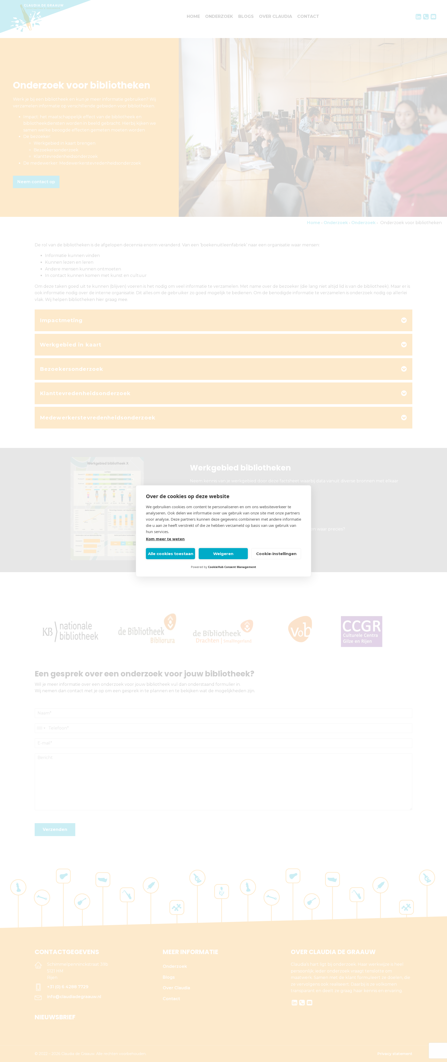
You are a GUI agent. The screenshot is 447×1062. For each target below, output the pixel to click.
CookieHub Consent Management (232, 567)
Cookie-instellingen (276, 553)
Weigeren (223, 553)
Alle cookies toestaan (170, 553)
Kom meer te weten (165, 538)
